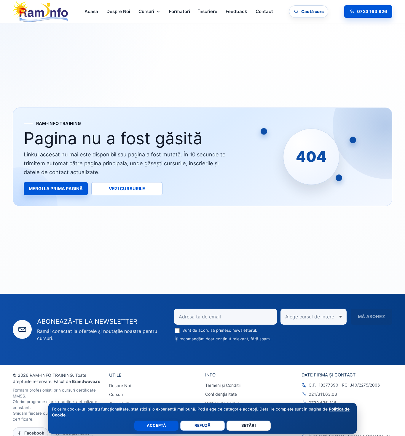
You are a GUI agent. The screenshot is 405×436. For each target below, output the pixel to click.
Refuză (202, 425)
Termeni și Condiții (222, 385)
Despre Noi (118, 11)
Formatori (179, 11)
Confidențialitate (221, 394)
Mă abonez (371, 316)
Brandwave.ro (86, 381)
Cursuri (116, 394)
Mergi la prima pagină (56, 188)
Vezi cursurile (127, 188)
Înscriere (207, 11)
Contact (264, 11)
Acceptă (156, 425)
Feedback (236, 11)
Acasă (91, 11)
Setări (248, 425)
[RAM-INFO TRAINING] (40, 11)
